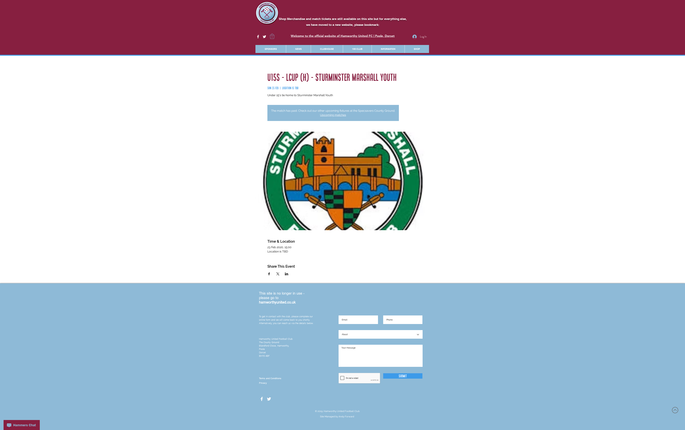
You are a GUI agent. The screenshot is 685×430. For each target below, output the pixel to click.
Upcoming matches (333, 115)
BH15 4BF (264, 355)
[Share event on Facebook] (269, 273)
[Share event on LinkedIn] (286, 273)
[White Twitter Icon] (264, 36)
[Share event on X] (278, 273)
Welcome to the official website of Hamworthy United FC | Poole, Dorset (343, 36)
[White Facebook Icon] (258, 36)
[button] (272, 36)
